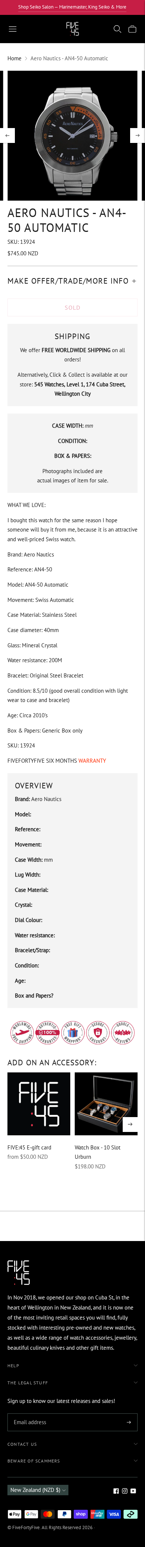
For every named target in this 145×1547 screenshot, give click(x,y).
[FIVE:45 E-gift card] (38, 1103)
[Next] (137, 135)
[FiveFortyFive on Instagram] (125, 1491)
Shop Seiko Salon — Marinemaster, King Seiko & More (72, 7)
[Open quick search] (117, 29)
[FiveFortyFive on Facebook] (116, 1491)
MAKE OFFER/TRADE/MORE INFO (68, 281)
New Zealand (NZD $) (35, 1489)
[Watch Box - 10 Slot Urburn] (106, 1103)
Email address (29, 1414)
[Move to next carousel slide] (130, 1124)
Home (14, 58)
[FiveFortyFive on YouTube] (133, 1491)
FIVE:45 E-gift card (29, 1147)
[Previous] (7, 135)
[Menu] (12, 29)
